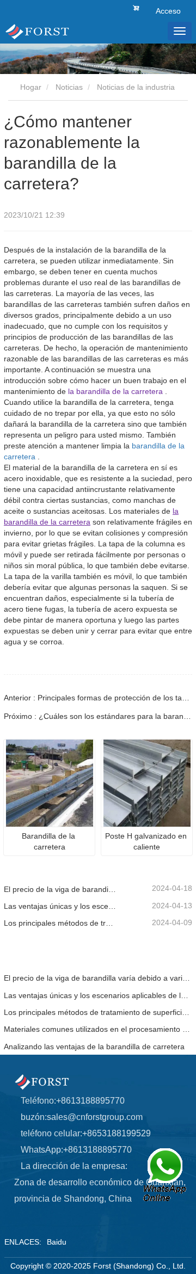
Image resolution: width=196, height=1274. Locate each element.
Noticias (69, 87)
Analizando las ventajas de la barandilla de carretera (94, 1046)
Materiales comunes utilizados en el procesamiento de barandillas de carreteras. (98, 1029)
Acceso (168, 11)
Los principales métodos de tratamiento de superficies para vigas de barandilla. (60, 923)
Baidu (56, 1242)
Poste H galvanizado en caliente (147, 841)
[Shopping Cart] (136, 7)
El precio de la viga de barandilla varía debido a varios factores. (60, 889)
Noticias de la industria (136, 87)
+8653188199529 (116, 1133)
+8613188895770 (90, 1100)
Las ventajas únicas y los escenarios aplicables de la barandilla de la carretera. (60, 906)
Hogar (29, 87)
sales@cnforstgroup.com (95, 1117)
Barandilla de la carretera (49, 841)
